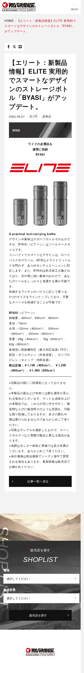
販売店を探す (38, 615)
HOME (9, 20)
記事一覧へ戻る (38, 481)
